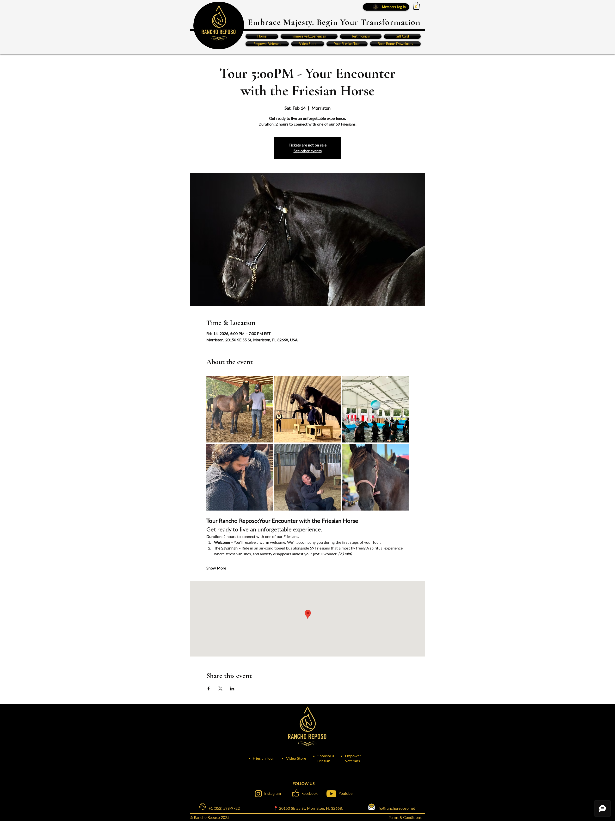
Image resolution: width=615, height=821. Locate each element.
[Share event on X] (220, 688)
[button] (416, 6)
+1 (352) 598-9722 (220, 808)
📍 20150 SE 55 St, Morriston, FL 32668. (308, 808)
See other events (308, 150)
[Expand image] (239, 409)
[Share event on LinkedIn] (232, 688)
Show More (216, 568)
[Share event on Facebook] (208, 688)
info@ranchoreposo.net (379, 808)
